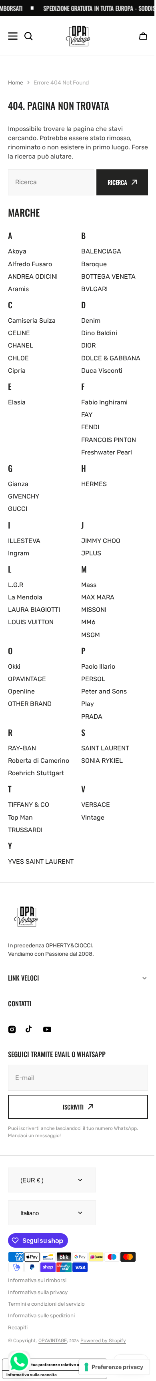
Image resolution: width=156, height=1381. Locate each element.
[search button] (28, 36)
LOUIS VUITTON (31, 622)
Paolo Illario (98, 666)
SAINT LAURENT (105, 748)
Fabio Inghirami (104, 402)
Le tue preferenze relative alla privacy (63, 1373)
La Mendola (25, 597)
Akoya (17, 251)
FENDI (90, 427)
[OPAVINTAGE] (78, 36)
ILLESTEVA (24, 541)
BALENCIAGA (101, 251)
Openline (21, 691)
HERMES (94, 484)
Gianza (18, 484)
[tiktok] (29, 1038)
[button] (143, 36)
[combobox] (51, 182)
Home (15, 82)
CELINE (19, 333)
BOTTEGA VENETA (108, 276)
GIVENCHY (23, 496)
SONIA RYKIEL (102, 760)
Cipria (17, 370)
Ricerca (117, 182)
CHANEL (20, 345)
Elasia (17, 402)
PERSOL (93, 679)
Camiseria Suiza (32, 320)
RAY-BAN (22, 748)
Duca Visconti (101, 370)
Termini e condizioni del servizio (46, 1313)
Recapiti (18, 1337)
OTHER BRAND (30, 704)
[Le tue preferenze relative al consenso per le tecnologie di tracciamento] (108, 1367)
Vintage (92, 817)
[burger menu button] (13, 36)
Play (87, 704)
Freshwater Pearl (106, 452)
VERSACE (95, 804)
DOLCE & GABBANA (110, 358)
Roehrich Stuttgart (36, 773)
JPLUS (91, 553)
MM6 (88, 622)
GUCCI (17, 509)
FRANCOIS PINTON (108, 440)
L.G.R (15, 585)
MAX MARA (97, 597)
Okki (14, 666)
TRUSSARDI (25, 830)
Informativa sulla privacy (38, 1302)
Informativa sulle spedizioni (41, 1325)
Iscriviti (70, 1116)
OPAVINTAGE (27, 679)
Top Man (20, 817)
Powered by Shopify (103, 1350)
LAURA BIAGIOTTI (34, 609)
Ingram (18, 553)
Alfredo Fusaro (30, 264)
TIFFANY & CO (28, 804)
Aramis (18, 289)
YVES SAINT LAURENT (41, 861)
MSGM (90, 635)
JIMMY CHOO (100, 541)
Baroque (94, 264)
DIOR (88, 345)
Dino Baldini (99, 333)
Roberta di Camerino (38, 760)
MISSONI (93, 609)
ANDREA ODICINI (33, 276)
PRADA (91, 716)
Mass (88, 585)
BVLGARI (94, 289)
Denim (90, 320)
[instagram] (12, 1038)
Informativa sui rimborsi (37, 1290)
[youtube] (47, 1038)
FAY (86, 414)
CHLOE (18, 358)
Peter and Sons (104, 691)
